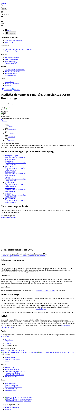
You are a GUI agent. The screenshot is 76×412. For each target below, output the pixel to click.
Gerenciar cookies (10, 75)
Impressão (8, 85)
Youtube (28, 401)
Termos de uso (9, 82)
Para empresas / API (11, 63)
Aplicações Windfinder (12, 57)
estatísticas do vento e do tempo (45, 291)
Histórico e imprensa (11, 59)
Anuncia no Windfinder (12, 71)
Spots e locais (9, 42)
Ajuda (9, 30)
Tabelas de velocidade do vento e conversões (19, 49)
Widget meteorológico (12, 51)
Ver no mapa (8, 90)
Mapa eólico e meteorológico (14, 40)
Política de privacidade (12, 83)
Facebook (17, 90)
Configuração (11, 33)
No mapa (4, 121)
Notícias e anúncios (11, 73)
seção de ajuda (5, 336)
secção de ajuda (41, 309)
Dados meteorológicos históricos (15, 70)
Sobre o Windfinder (11, 61)
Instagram (29, 399)
